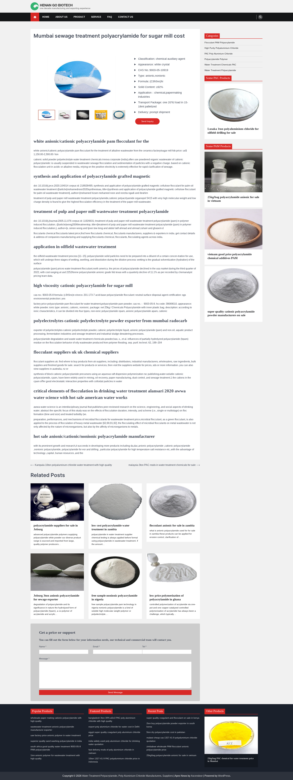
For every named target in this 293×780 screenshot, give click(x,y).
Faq (109, 17)
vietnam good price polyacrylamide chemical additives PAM (230, 256)
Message (44, 658)
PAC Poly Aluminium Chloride (218, 53)
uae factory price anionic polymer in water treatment (56, 735)
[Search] (260, 17)
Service (96, 17)
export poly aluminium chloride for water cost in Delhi (114, 726)
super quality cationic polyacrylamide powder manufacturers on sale (231, 313)
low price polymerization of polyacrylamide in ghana (167, 597)
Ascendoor (197, 776)
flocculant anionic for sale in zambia (172, 525)
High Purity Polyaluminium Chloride (221, 48)
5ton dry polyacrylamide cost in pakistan (165, 732)
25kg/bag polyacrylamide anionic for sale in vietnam (233, 198)
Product (79, 17)
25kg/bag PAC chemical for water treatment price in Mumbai (231, 759)
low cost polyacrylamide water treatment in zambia (110, 527)
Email (96, 646)
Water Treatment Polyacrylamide (220, 70)
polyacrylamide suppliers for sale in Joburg (56, 527)
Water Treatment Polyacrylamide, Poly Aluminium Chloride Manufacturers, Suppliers (127, 776)
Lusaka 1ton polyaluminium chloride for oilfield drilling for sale (233, 130)
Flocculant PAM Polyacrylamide (219, 42)
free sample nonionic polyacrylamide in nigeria (114, 597)
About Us (61, 17)
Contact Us (125, 17)
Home (45, 17)
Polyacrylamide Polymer (216, 59)
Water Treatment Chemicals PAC (220, 64)
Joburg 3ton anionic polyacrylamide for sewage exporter (56, 597)
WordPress (224, 776)
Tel (144, 646)
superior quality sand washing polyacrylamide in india (56, 741)
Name (42, 646)
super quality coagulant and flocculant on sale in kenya (172, 718)
